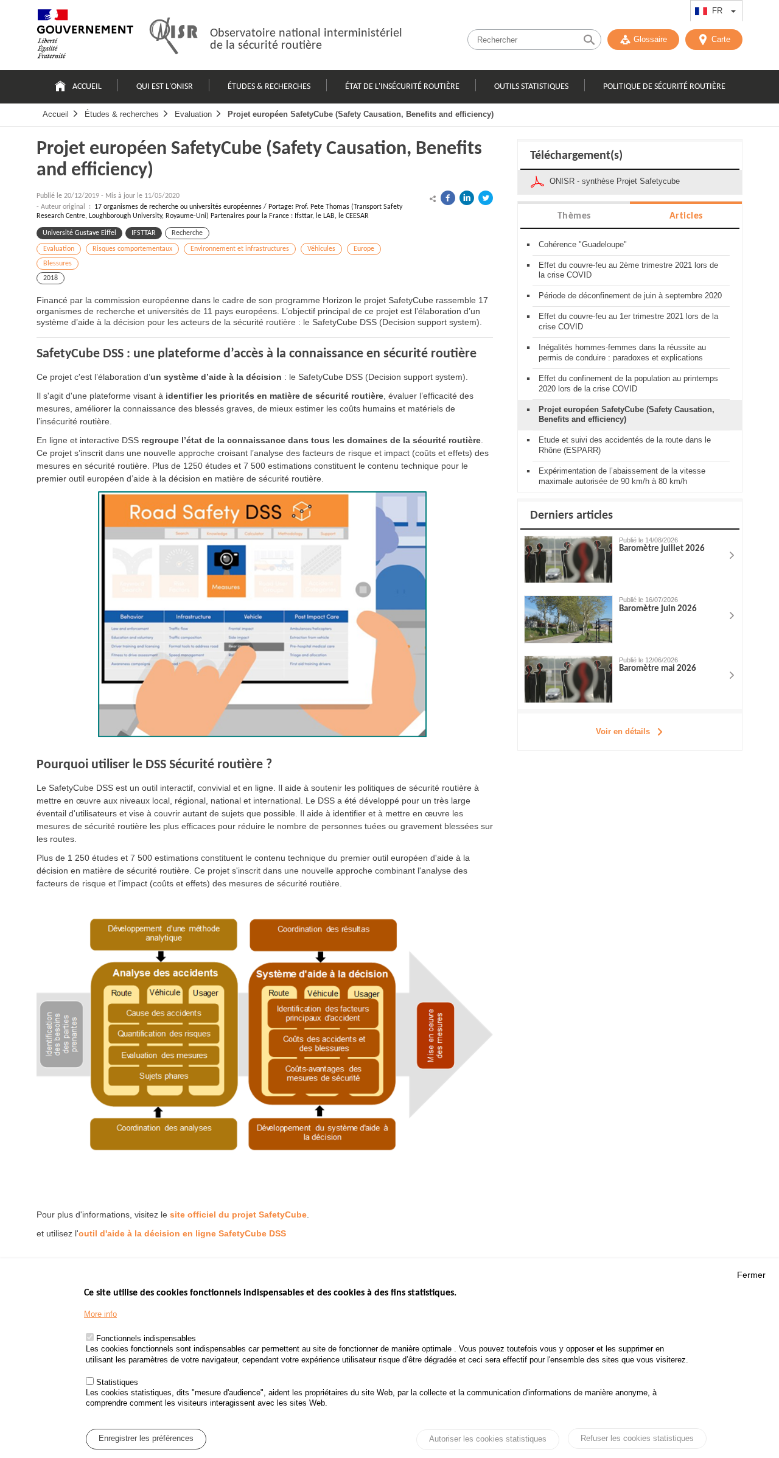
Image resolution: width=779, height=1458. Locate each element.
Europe (364, 249)
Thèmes (574, 216)
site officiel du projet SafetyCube (238, 1214)
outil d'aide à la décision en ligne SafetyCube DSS (182, 1233)
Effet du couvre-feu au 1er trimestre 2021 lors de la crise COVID (628, 321)
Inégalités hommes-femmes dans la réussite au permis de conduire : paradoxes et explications (622, 352)
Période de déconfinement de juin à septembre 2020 (630, 295)
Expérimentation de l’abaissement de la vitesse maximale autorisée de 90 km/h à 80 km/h (622, 476)
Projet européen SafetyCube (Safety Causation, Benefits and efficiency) (361, 114)
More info (100, 1314)
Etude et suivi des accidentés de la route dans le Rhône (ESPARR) (625, 445)
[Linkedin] (466, 198)
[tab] (574, 215)
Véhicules (321, 249)
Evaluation (193, 114)
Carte (720, 39)
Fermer (751, 1275)
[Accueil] (85, 36)
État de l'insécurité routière (402, 86)
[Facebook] (448, 198)
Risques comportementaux (132, 249)
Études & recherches (269, 86)
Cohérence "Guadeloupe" (583, 244)
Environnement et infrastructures (239, 249)
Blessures (57, 263)
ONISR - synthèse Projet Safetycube (615, 181)
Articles (686, 216)
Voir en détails (623, 731)
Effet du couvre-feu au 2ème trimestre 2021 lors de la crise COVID (628, 270)
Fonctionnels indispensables (146, 1339)
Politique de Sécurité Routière (664, 86)
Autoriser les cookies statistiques (488, 1439)
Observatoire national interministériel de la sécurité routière (306, 39)
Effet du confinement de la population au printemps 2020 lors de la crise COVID (628, 383)
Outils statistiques (531, 86)
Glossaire (650, 39)
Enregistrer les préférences (146, 1438)
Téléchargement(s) (576, 156)
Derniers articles (571, 516)
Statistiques (117, 1382)
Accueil (87, 86)
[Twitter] (485, 198)
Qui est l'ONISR (164, 86)
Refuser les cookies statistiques (637, 1438)
